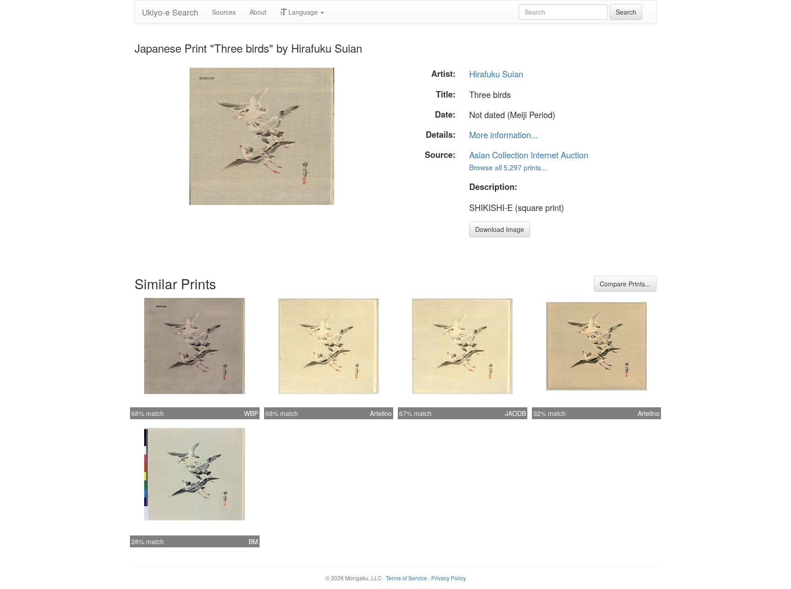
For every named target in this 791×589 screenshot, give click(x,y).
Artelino (381, 413)
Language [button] (303, 11)
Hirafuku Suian (496, 74)
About (257, 11)
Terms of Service (406, 578)
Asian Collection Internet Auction (528, 155)
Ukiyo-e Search (170, 12)
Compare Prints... (625, 283)
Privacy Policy (448, 578)
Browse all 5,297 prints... (508, 167)
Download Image (499, 229)
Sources (224, 11)
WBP (251, 413)
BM (253, 541)
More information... (503, 134)
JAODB (515, 413)
